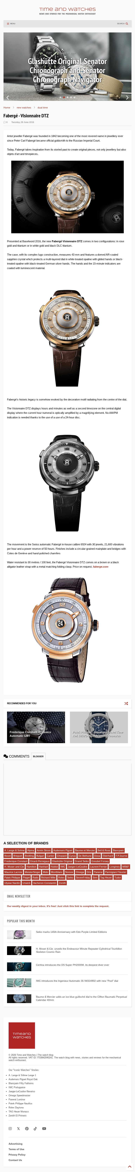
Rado (35, 877)
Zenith (62, 883)
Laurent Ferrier (98, 866)
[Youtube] (44, 1129)
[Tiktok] (35, 1129)
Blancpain (118, 850)
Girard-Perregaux (40, 861)
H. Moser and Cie (14, 866)
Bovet (7, 855)
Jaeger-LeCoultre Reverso (22, 1091)
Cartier (50, 855)
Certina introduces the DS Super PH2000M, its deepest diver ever (72, 964)
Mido (45, 872)
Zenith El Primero (17, 1115)
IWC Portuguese (17, 1087)
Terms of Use (16, 1149)
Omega (80, 872)
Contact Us (15, 1160)
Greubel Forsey (100, 861)
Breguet (17, 855)
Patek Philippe (12, 877)
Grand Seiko (82, 861)
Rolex (61, 877)
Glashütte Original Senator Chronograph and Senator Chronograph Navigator (67, 70)
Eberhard (108, 855)
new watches (24, 107)
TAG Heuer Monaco (19, 1111)
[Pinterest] (26, 1129)
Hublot (54, 866)
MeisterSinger (32, 872)
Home (7, 107)
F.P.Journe (121, 855)
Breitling (29, 855)
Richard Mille (48, 877)
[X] (18, 1129)
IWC (62, 866)
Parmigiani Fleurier (115, 872)
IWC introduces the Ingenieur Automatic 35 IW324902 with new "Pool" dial (77, 980)
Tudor (117, 877)
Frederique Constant (15, 861)
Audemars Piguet (62, 850)
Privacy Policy (17, 1154)
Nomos (69, 872)
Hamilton (31, 866)
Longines (115, 866)
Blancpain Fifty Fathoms (21, 1083)
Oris (89, 872)
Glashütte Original (62, 861)
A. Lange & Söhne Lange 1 (22, 1075)
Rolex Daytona (16, 1107)
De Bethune (85, 855)
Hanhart (43, 866)
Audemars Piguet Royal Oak (23, 1079)
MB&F (125, 866)
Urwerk (26, 883)
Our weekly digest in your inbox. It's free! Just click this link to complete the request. (58, 906)
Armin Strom (44, 850)
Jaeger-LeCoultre (77, 866)
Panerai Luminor (17, 1099)
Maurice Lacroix (13, 872)
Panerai (98, 872)
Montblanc (57, 872)
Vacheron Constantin (44, 883)
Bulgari (40, 855)
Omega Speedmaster (19, 1095)
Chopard (62, 855)
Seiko (70, 877)
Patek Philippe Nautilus (20, 1103)
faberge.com (100, 566)
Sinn (95, 877)
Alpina (30, 850)
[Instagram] (10, 1129)
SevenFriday (83, 877)
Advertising (15, 1143)
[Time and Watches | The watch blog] (67, 13)
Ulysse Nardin (12, 883)
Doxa (97, 855)
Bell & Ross (104, 850)
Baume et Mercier (85, 850)
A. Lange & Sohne (14, 850)
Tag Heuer (106, 877)
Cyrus (72, 855)
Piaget (26, 877)
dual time (43, 107)
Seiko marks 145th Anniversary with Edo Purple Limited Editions (71, 931)
